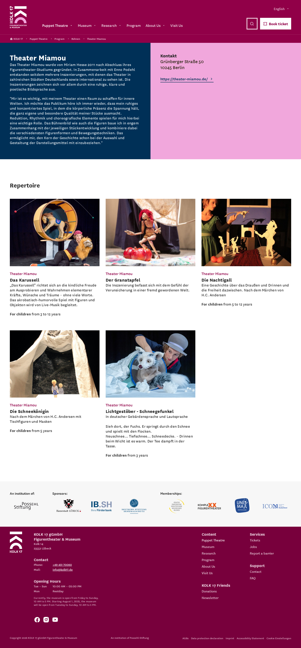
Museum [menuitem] (85, 25)
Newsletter (210, 597)
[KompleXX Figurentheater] (209, 506)
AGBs (185, 638)
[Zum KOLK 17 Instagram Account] (46, 620)
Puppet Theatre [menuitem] (55, 25)
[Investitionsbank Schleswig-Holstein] (101, 506)
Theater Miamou (96, 39)
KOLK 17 (18, 39)
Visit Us (207, 572)
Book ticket (278, 23)
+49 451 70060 (62, 564)
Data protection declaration (207, 638)
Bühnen (75, 39)
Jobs (253, 546)
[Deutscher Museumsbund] (176, 506)
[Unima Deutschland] (242, 506)
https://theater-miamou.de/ (184, 79)
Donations (209, 591)
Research (209, 553)
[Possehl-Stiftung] (26, 506)
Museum (208, 546)
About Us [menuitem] (153, 25)
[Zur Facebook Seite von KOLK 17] (37, 620)
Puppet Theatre (39, 39)
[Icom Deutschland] (274, 506)
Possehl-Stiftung (139, 638)
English (279, 8)
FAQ (253, 577)
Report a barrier (262, 553)
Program (59, 39)
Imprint (230, 638)
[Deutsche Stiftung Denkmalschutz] (134, 506)
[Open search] (252, 24)
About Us (208, 566)
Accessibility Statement (250, 638)
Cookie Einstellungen (279, 638)
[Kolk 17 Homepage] (18, 17)
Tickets (255, 540)
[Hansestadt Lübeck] (68, 506)
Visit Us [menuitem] (176, 25)
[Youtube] (55, 620)
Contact (255, 571)
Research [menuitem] (109, 25)
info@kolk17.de (63, 569)
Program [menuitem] (134, 25)
